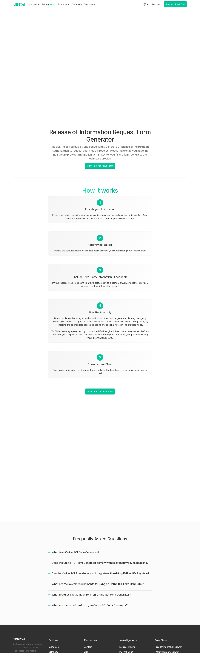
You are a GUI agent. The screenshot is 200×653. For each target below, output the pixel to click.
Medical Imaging (127, 647)
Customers (89, 4)
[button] (33, 4)
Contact (88, 647)
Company (77, 4)
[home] (19, 4)
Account (156, 4)
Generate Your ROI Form (100, 165)
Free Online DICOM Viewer (168, 647)
